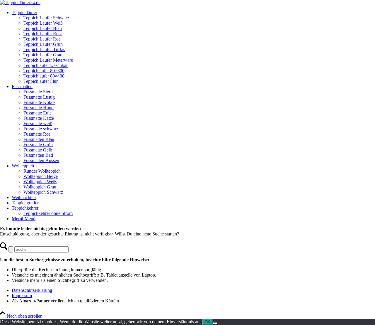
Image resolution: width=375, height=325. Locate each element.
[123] (20, 2)
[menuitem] (193, 47)
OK (207, 322)
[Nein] (215, 323)
